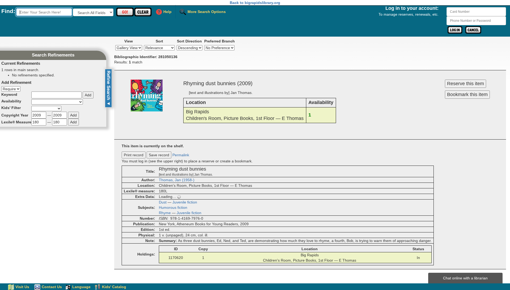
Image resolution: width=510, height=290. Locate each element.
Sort (159, 41)
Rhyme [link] (165, 213)
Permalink (180, 155)
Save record (159, 155)
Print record (133, 155)
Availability (11, 101)
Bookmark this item (467, 94)
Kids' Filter (11, 108)
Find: (8, 11)
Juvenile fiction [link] (184, 202)
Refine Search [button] (108, 88)
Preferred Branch (219, 41)
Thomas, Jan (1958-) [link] (176, 180)
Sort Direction (189, 41)
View (128, 41)
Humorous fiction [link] (173, 207)
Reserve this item (465, 83)
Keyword (9, 94)
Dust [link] (163, 202)
